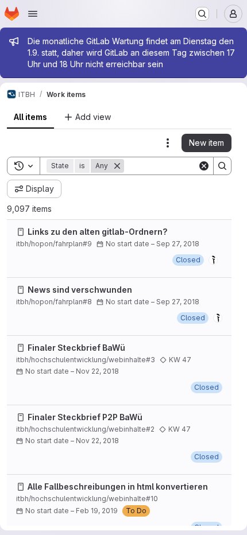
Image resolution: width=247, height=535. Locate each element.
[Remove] (117, 166)
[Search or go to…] (202, 14)
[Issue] (20, 232)
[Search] (222, 166)
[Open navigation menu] (33, 14)
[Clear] (204, 166)
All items (30, 117)
